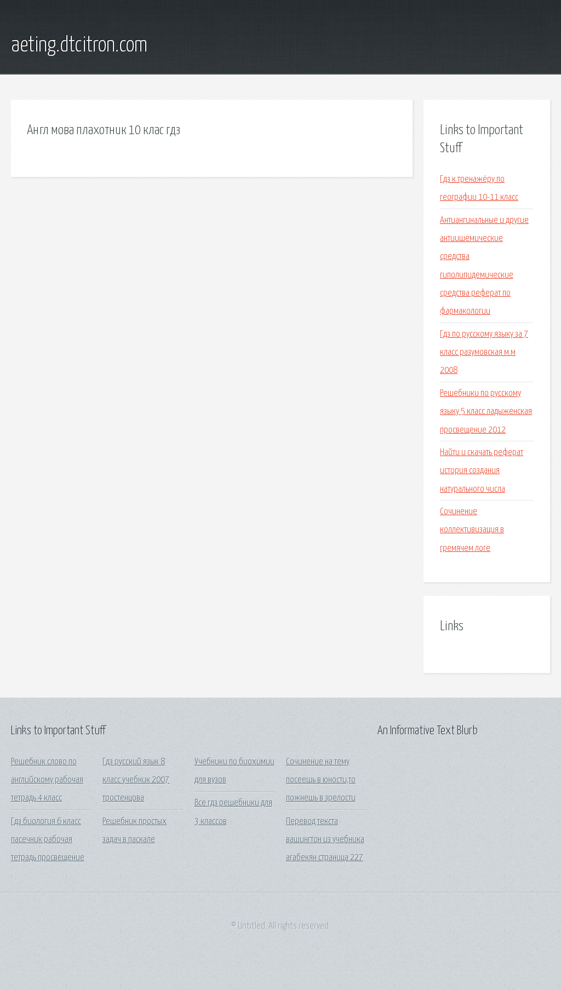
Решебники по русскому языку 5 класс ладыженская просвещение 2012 (486, 412)
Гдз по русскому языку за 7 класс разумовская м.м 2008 (484, 353)
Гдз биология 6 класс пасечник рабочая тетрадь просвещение (47, 840)
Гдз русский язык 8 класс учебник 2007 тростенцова (135, 780)
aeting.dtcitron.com (79, 45)
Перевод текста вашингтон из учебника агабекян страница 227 (325, 840)
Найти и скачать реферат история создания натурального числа (481, 471)
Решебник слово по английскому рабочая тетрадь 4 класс (47, 780)
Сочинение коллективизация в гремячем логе (472, 530)
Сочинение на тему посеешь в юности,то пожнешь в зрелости (321, 780)
